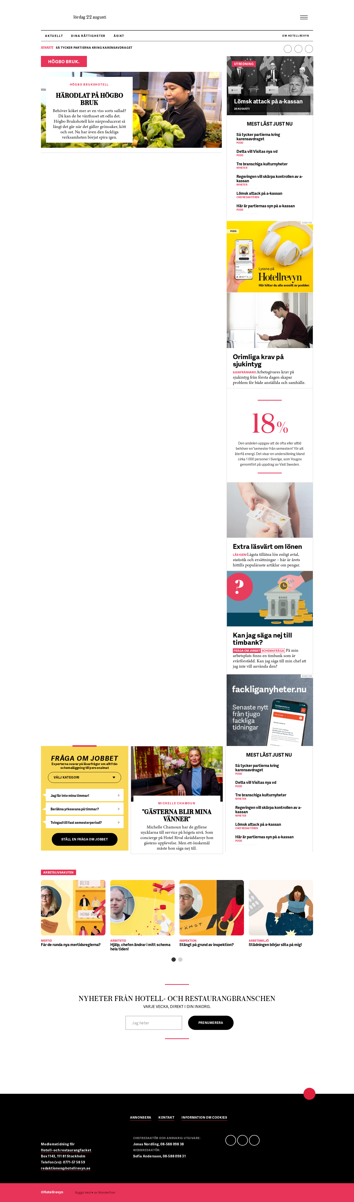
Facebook (288, 49)
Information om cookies (204, 1118)
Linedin (242, 1140)
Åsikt (119, 36)
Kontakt (166, 1118)
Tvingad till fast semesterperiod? (76, 822)
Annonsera (140, 1118)
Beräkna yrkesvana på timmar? (75, 809)
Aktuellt (54, 36)
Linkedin (298, 49)
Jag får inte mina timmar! (70, 795)
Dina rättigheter (88, 36)
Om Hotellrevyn (295, 35)
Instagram (309, 49)
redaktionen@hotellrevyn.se (66, 1168)
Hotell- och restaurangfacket (66, 1150)
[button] (173, 959)
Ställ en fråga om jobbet (84, 839)
